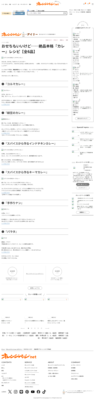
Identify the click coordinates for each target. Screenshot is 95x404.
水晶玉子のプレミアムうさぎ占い (9, 380)
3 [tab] (34, 328)
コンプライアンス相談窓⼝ (77, 376)
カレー (56, 40)
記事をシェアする (35, 288)
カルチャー (49, 40)
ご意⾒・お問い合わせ (53, 373)
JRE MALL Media (29, 387)
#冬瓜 (75, 10)
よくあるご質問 (51, 376)
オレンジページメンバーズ (31, 368)
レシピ (3, 4)
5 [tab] (41, 328)
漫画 (30, 4)
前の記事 (12, 271)
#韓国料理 (88, 12)
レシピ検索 (31, 11)
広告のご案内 (74, 379)
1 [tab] (28, 328)
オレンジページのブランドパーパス (56, 365)
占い (19, 4)
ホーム (3, 349)
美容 (10, 4)
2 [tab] (31, 328)
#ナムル (78, 12)
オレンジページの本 (29, 365)
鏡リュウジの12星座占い (8, 378)
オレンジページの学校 (30, 383)
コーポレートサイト (76, 365)
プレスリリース (74, 373)
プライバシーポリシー (53, 370)
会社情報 (73, 368)
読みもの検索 (41, 11)
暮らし (6, 4)
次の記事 (57, 271)
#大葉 (78, 10)
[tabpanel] (12, 311)
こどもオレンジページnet (31, 370)
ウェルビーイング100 (30, 380)
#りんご (71, 10)
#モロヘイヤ (84, 10)
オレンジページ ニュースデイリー (35, 273)
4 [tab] (38, 328)
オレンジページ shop (30, 374)
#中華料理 (82, 12)
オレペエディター (24, 4)
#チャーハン (72, 12)
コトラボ (27, 377)
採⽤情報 (73, 370)
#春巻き (89, 10)
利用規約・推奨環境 (52, 368)
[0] (83, 4)
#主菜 (70, 14)
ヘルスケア (14, 4)
